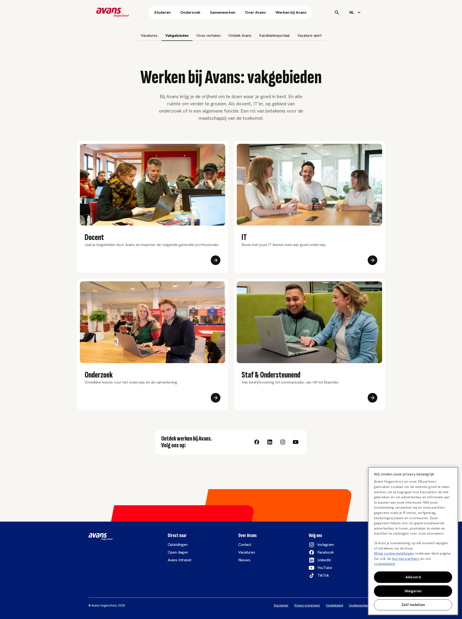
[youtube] (296, 442)
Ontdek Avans (239, 35)
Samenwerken (222, 12)
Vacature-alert (309, 35)
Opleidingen (178, 544)
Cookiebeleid (334, 605)
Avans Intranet (179, 559)
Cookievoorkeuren (361, 605)
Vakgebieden (177, 35)
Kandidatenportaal (274, 35)
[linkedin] (270, 442)
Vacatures (149, 35)
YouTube (324, 567)
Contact (244, 544)
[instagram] (283, 442)
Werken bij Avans (291, 12)
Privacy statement (307, 605)
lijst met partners (405, 558)
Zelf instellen (413, 604)
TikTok (323, 575)
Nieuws (244, 559)
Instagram (325, 544)
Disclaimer (281, 605)
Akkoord (413, 577)
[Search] (337, 12)
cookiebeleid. (384, 564)
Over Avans (255, 12)
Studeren (162, 12)
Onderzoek (190, 12)
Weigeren (413, 591)
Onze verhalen (208, 35)
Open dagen (178, 552)
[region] (413, 541)
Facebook (325, 552)
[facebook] (257, 442)
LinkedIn (324, 559)
